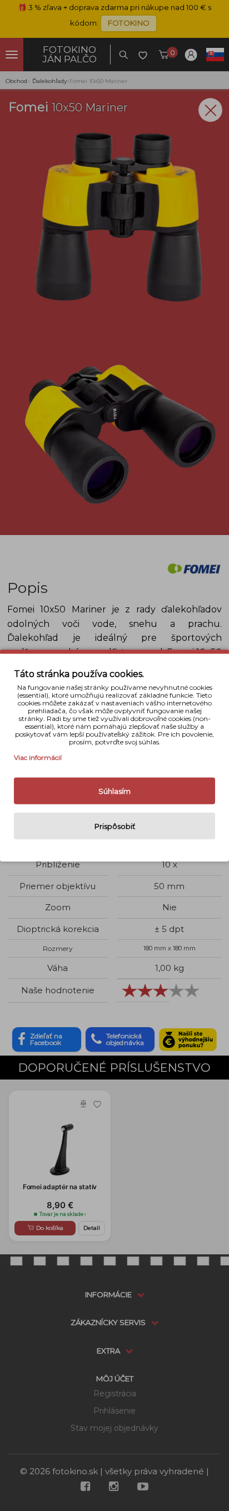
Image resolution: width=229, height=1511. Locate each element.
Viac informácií (38, 757)
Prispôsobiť (114, 826)
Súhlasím (114, 791)
